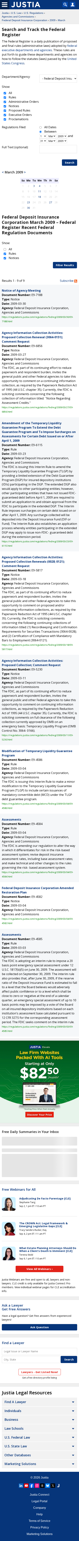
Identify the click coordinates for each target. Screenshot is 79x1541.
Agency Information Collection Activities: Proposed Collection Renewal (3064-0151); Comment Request (32, 337)
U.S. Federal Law (17, 1437)
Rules (12, 97)
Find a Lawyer (13, 1343)
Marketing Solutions (20, 1464)
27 (50, 202)
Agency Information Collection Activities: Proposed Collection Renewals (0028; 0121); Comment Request (33, 561)
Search (69, 162)
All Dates (50, 127)
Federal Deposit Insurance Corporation (24, 20)
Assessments (11, 819)
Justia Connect (39, 1494)
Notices (13, 106)
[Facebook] (31, 1485)
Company (39, 1507)
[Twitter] (53, 1485)
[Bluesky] (47, 1485)
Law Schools (14, 1428)
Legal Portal (39, 1501)
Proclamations (18, 119)
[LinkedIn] (21, 1485)
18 (39, 197)
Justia (5, 12)
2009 (52, 20)
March (61, 20)
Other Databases (17, 1455)
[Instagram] (37, 1485)
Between (50, 132)
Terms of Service (39, 1520)
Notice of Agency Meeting (21, 291)
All (10, 93)
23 (28, 202)
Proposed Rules (19, 110)
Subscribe (67, 281)
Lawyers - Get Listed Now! (39, 1372)
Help (39, 1514)
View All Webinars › (39, 1269)
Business (11, 1419)
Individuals (12, 1411)
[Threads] (42, 1485)
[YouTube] (26, 1485)
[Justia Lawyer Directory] (58, 1485)
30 (28, 207)
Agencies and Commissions (18, 16)
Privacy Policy (39, 1527)
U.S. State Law (15, 1446)
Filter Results (65, 265)
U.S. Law (16, 12)
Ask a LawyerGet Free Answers (16, 1307)
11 (39, 191)
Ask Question (39, 1327)
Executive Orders (20, 115)
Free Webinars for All (19, 1190)
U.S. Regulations (33, 12)
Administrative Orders (23, 102)
